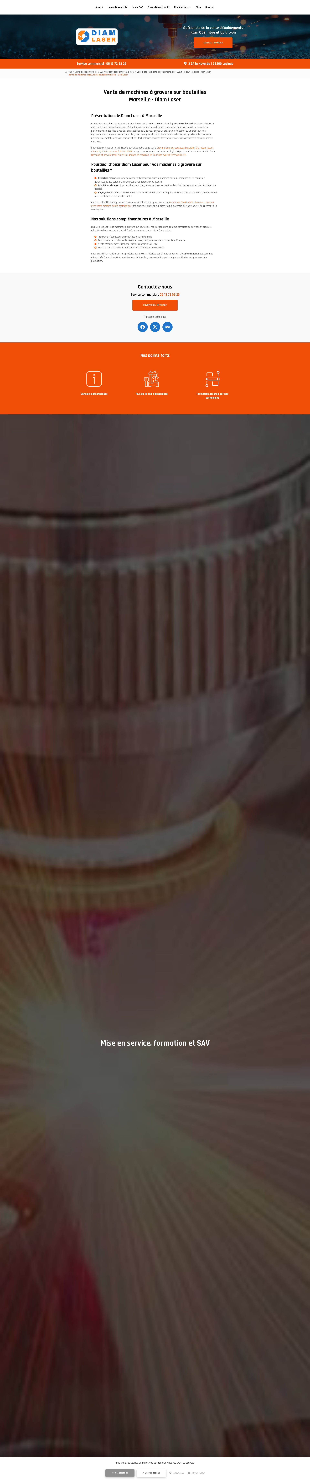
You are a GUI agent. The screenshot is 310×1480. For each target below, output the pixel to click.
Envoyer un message (155, 305)
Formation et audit (159, 7)
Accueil (99, 7)
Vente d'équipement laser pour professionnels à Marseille (128, 244)
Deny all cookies (152, 1472)
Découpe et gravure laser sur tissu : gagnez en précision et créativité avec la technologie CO (138, 155)
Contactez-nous (213, 42)
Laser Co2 (137, 7)
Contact (210, 7)
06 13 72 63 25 (116, 64)
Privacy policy (198, 1473)
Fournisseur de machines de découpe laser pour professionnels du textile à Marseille (141, 240)
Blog (198, 7)
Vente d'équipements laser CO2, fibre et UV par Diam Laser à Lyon (104, 72)
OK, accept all (121, 1472)
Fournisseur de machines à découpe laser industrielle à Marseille (131, 247)
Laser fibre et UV (117, 7)
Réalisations (181, 7)
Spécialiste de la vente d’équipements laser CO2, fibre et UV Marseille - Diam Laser (174, 72)
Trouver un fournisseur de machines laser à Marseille (125, 236)
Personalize (178, 1473)
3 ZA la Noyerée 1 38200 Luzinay (210, 64)
